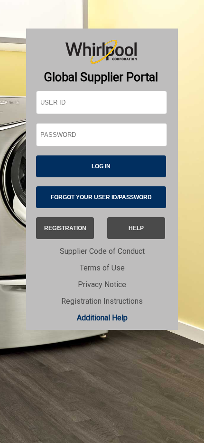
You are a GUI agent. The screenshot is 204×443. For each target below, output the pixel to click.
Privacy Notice (102, 284)
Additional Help (102, 317)
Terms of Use (102, 267)
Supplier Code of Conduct (102, 251)
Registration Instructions (102, 301)
